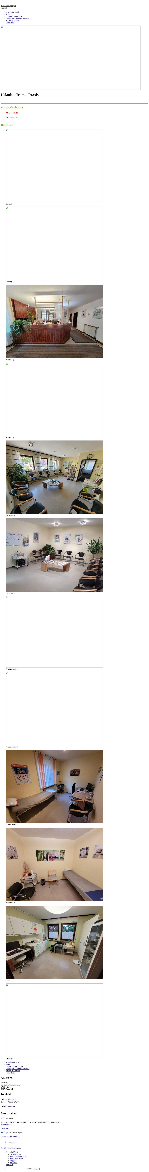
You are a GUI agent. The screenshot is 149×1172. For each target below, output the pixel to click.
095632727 (12, 1099)
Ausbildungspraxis (12, 12)
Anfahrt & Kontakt (13, 20)
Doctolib (11, 1106)
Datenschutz (14, 1136)
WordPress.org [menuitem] (15, 1154)
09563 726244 (13, 1102)
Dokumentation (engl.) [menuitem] (18, 1156)
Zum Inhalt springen (8, 6)
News (8, 14)
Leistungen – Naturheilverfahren (17, 18)
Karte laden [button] (5, 1128)
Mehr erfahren (6, 1124)
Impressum (5, 1136)
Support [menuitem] (13, 1161)
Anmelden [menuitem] (9, 1165)
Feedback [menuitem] (13, 1163)
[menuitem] (77, 1152)
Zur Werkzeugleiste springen (11, 1148)
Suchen (30, 1169)
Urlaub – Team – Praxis (14, 16)
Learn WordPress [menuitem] (16, 1158)
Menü (4, 8)
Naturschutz (10, 23)
